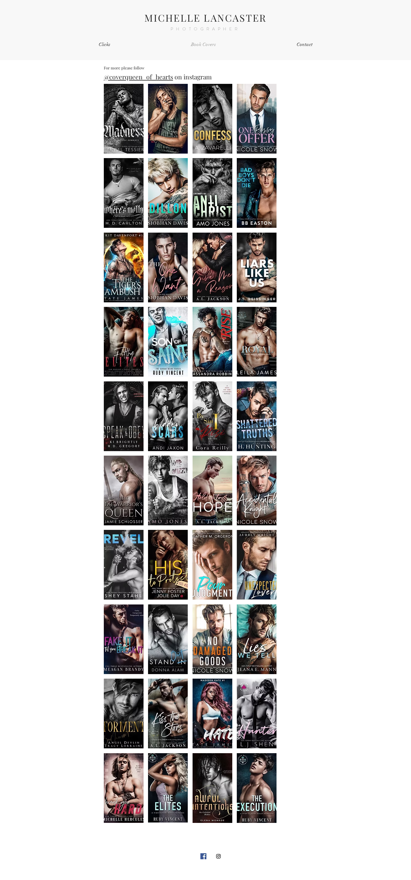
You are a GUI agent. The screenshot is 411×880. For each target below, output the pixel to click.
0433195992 (262, 868)
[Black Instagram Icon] (218, 856)
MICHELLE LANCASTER (205, 17)
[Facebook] (203, 856)
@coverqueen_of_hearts (138, 76)
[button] (124, 119)
